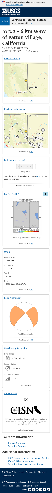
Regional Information (15, 109)
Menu (5, 21)
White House (8, 486)
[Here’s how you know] (26, 3)
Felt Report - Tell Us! (14, 159)
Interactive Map (12, 58)
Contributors (10, 393)
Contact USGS (8, 476)
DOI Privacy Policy (9, 472)
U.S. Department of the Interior (14, 482)
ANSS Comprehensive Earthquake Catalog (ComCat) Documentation (28, 459)
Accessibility (31, 472)
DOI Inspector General (37, 482)
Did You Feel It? (11, 194)
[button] (26, 80)
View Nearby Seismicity (15, 348)
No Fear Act (27, 486)
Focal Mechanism (12, 297)
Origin (7, 251)
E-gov (17, 486)
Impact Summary (16, 443)
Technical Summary (17, 446)
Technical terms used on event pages (26, 464)
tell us (38, 176)
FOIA (36, 486)
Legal (21, 472)
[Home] (11, 15)
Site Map (41, 472)
